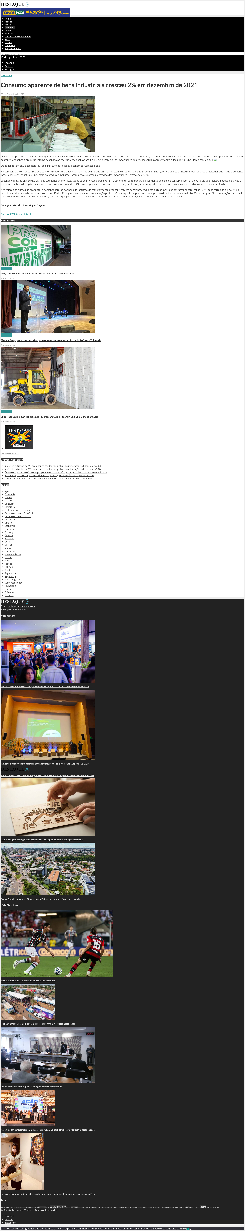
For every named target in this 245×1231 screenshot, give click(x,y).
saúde (176, 1207)
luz (131, 1207)
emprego (93, 1207)
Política (8, 21)
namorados (149, 1207)
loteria (127, 1207)
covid (53, 1207)
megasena (134, 1207)
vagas (208, 1207)
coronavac (42, 1207)
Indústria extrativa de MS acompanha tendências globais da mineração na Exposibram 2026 (53, 465)
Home (8, 18)
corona (36, 1207)
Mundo (8, 42)
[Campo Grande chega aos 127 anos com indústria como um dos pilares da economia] (48, 894)
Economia (10, 27)
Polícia (8, 24)
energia (98, 1207)
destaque (74, 1207)
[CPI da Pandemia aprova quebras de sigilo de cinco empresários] (48, 1082)
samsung (172, 1207)
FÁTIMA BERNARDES (117, 1207)
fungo (110, 1207)
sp (187, 1207)
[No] (190, 1229)
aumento (3, 1207)
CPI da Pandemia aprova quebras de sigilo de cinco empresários (31, 1086)
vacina (203, 1206)
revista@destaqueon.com (21, 606)
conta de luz (30, 1207)
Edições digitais (13, 48)
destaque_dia (81, 1207)
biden (7, 1207)
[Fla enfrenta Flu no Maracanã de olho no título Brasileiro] (57, 975)
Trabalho (197, 1207)
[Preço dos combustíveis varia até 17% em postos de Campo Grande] (36, 265)
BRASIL (11, 1207)
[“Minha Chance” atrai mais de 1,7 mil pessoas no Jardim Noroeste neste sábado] (28, 1019)
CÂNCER (68, 1207)
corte (47, 1207)
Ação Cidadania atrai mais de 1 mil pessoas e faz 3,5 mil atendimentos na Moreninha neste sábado (48, 1129)
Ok (188, 1229)
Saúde (8, 30)
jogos (124, 1207)
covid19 (61, 1206)
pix (163, 1207)
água (218, 1207)
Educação (87, 1207)
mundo (140, 1207)
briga (17, 1207)
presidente (167, 1207)
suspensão (191, 1207)
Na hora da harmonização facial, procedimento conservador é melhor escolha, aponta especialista (48, 1194)
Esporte (9, 33)
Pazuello (159, 1207)
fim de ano (106, 1207)
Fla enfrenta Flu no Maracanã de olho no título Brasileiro (28, 980)
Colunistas (10, 45)
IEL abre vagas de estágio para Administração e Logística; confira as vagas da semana (49, 475)
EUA (102, 1207)
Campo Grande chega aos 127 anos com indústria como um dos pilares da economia (49, 478)
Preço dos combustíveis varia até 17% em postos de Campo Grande (37, 273)
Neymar (155, 1207)
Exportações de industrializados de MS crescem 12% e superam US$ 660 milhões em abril (49, 416)
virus (211, 1207)
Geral (7, 39)
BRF (15, 1207)
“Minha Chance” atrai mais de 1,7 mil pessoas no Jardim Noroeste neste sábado (39, 1023)
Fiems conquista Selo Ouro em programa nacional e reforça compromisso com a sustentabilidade (56, 472)
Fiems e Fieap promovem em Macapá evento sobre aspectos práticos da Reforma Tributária (51, 340)
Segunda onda (182, 1207)
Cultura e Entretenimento (18, 36)
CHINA (25, 1207)
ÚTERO (214, 1207)
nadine (144, 1207)
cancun (21, 1207)
